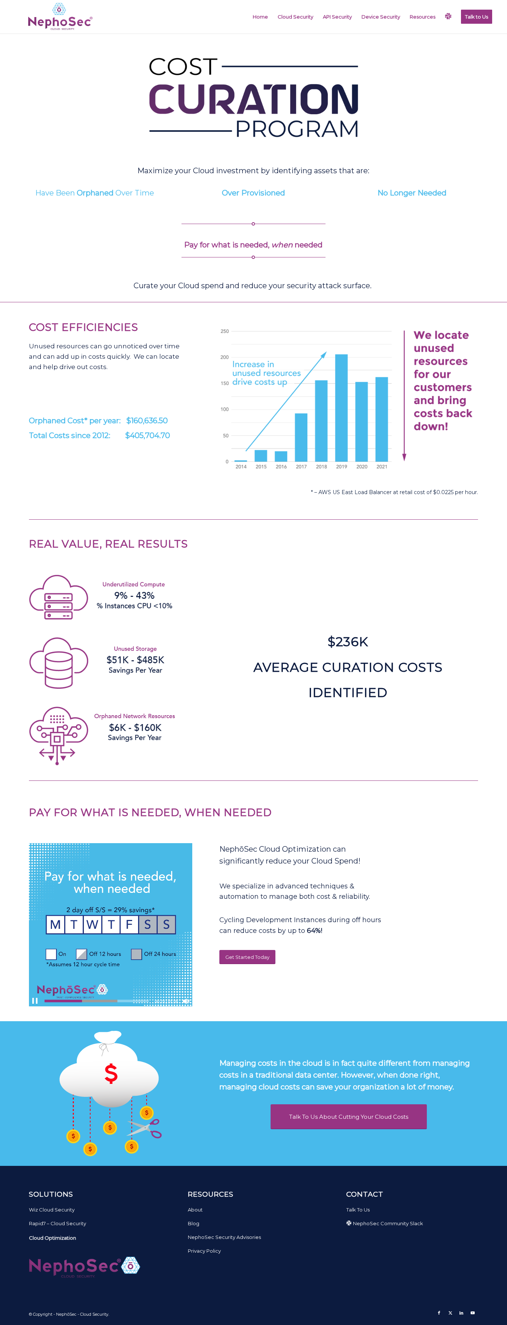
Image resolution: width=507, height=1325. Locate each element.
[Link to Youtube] (472, 1312)
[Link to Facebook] (439, 1312)
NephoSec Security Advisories (224, 1237)
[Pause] (35, 1001)
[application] (110, 924)
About (195, 1210)
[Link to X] (450, 1312)
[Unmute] (186, 1001)
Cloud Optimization (52, 1238)
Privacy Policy (204, 1251)
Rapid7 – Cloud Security (57, 1223)
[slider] (97, 1001)
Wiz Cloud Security (52, 1210)
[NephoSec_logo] (58, 16)
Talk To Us (358, 1210)
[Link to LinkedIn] (461, 1312)
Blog (193, 1223)
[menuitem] (260, 16)
